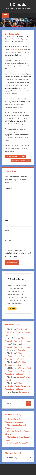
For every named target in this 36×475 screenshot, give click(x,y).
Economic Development (19, 39)
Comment (9, 188)
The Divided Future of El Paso (20, 160)
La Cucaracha (20, 350)
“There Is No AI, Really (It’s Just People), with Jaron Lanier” (17, 332)
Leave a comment (19, 41)
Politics (7, 41)
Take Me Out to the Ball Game (16, 156)
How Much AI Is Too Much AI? (17, 443)
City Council (8, 39)
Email (7, 230)
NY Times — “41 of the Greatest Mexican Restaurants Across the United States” (17, 356)
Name (7, 220)
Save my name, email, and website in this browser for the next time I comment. (18, 253)
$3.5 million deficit (17, 49)
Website (8, 240)
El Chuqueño (18, 4)
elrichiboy (21, 36)
